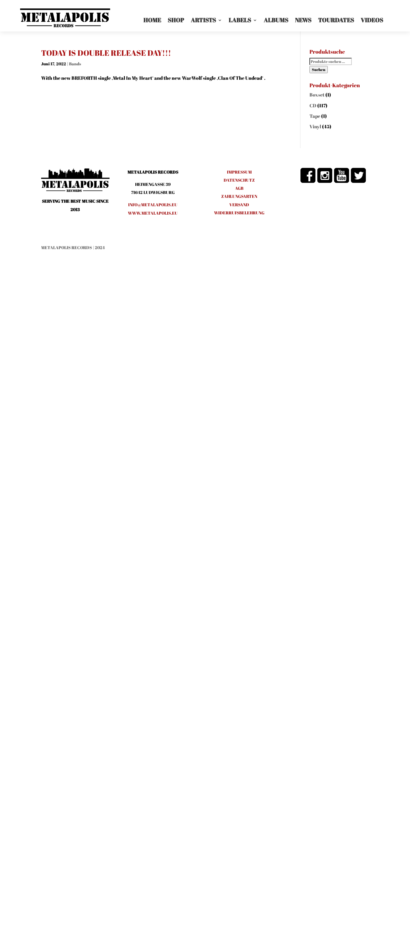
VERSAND (239, 204)
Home (152, 20)
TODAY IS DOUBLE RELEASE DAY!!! (106, 52)
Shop (176, 20)
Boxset (316, 94)
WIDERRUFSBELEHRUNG (239, 213)
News (303, 20)
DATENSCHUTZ (239, 180)
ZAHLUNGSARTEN (239, 196)
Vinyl (315, 126)
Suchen (318, 69)
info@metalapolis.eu (152, 204)
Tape (314, 116)
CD (312, 105)
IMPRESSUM (239, 172)
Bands (75, 64)
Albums (276, 20)
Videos (372, 20)
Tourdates (336, 20)
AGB (239, 188)
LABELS (240, 20)
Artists (203, 20)
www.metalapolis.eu (153, 213)
